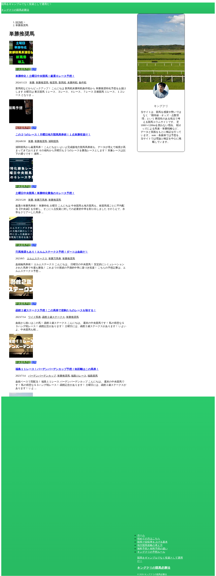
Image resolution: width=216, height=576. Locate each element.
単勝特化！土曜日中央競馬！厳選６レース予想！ (45, 76)
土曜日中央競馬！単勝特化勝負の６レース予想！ (45, 193)
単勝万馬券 (40, 199)
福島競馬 (93, 375)
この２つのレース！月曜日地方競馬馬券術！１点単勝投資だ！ (53, 134)
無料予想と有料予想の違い (152, 548)
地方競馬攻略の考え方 (150, 545)
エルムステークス (37, 258)
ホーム (141, 535)
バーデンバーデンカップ (42, 375)
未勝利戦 (72, 82)
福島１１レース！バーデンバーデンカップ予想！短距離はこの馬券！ (57, 369)
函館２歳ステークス (53, 317)
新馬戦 (62, 82)
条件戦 (82, 82)
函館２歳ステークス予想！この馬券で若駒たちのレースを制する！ (55, 310)
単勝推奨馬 (42, 82)
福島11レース (78, 375)
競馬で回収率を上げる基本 (152, 542)
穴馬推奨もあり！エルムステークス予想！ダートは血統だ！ (51, 251)
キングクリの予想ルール (151, 552)
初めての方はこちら (148, 538)
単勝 (31, 82)
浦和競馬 (53, 141)
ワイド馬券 (34, 317)
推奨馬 (53, 82)
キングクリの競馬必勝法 (15, 10)
